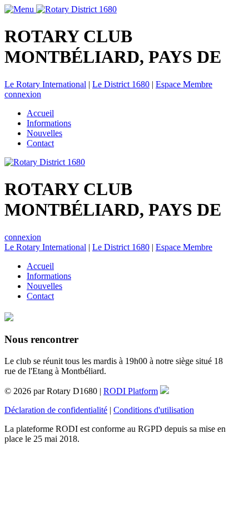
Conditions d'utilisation (153, 410)
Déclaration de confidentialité (55, 410)
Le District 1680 (121, 84)
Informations (49, 123)
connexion (22, 94)
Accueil (40, 113)
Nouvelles (44, 133)
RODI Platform (130, 391)
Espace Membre (184, 84)
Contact (40, 143)
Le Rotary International (45, 84)
